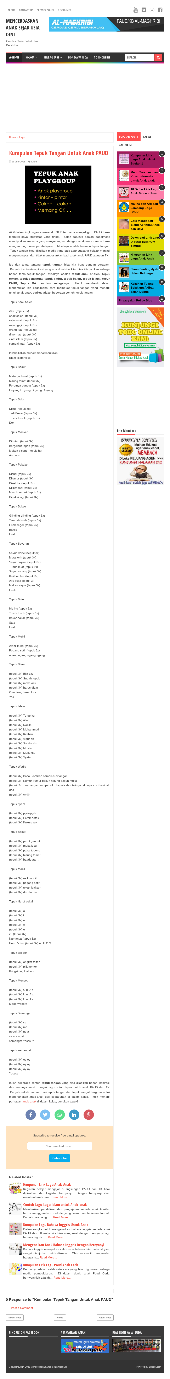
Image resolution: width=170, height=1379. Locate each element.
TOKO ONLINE (102, 57)
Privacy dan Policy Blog (135, 300)
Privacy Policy (45, 10)
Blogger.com (155, 1367)
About (11, 10)
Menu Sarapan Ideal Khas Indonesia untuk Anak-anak (145, 176)
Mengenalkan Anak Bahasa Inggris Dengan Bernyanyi (63, 1244)
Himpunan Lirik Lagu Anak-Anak (47, 1184)
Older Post (105, 1317)
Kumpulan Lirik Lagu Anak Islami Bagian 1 (143, 159)
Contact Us (26, 10)
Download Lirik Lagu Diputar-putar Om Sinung (145, 241)
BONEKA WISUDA (78, 57)
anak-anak (29, 1101)
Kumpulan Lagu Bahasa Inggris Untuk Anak (55, 1224)
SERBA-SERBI (51, 57)
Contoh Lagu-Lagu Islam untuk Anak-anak (55, 1204)
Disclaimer (64, 10)
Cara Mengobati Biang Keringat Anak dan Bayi (145, 224)
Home (15, 57)
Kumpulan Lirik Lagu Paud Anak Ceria (51, 1264)
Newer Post (14, 1317)
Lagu (34, 161)
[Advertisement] (89, 96)
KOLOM (30, 57)
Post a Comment (22, 1308)
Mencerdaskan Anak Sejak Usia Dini (23, 27)
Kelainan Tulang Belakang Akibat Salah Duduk (142, 287)
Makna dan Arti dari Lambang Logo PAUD (144, 207)
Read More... (61, 1197)
